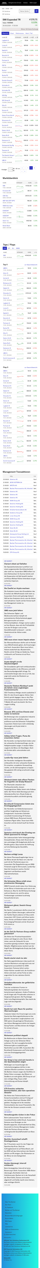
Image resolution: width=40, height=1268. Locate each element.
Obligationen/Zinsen (14, 3)
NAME (4, 37)
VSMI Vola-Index (8, 205)
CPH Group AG (14, 552)
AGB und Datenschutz (12, 1229)
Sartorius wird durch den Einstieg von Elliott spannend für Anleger (19, 833)
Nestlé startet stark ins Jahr (15, 958)
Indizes (25, 3)
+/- (36, 37)
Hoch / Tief (29, 33)
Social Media (9, 1218)
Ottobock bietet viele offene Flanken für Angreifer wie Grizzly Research (19, 781)
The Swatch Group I (8, 155)
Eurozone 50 (6, 191)
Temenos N (5, 150)
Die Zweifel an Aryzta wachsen (17, 588)
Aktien (4, 3)
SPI (11, 8)
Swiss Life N (6, 130)
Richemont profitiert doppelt (16, 1035)
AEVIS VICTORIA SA (16, 482)
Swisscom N (6, 140)
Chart (12, 33)
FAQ (6, 1224)
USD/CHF (6, 215)
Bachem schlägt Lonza (13, 854)
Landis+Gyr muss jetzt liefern (16, 758)
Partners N (5, 60)
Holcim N (6, 298)
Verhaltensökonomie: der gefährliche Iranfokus (19, 983)
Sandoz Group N (7, 80)
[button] (36, 11)
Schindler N (5, 85)
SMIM (7, 8)
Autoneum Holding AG (16, 537)
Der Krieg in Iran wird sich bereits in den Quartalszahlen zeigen (19, 1061)
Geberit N (6, 288)
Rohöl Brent (6, 225)
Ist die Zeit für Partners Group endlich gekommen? (20, 932)
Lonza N (4, 45)
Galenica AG (13, 479)
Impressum (8, 1232)
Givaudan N (6, 293)
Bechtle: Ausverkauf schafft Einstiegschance (15, 1140)
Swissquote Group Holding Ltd (19, 534)
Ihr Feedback (9, 1207)
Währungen (33, 3)
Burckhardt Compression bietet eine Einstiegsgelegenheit (19, 805)
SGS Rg (4, 95)
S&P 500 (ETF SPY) (9, 201)
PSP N (4, 65)
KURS (25, 37)
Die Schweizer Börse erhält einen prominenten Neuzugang (17, 882)
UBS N (4, 160)
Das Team (8, 1204)
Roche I (4, 70)
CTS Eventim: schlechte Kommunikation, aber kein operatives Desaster (19, 1090)
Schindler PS (6, 90)
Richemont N (7, 283)
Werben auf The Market (12, 1210)
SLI (13, 248)
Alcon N (5, 273)
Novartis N (5, 55)
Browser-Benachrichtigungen (14, 1215)
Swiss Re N (5, 135)
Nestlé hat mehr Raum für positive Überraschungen (18, 1010)
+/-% (31, 37)
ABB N (5, 268)
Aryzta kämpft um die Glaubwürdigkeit (13, 663)
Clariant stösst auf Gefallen (15, 564)
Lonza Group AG (15, 516)
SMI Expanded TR (11, 19)
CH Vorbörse (6, 11)
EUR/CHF (6, 210)
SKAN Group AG (15, 500)
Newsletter (8, 1213)
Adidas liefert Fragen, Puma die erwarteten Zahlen (17, 737)
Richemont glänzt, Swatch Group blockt (17, 906)
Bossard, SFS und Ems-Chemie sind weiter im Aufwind (18, 713)
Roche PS (5, 75)
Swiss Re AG (14, 528)
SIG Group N (6, 100)
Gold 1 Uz (6, 220)
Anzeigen (4, 169)
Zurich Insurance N (9, 358)
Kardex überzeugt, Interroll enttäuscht (15, 1164)
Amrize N (6, 278)
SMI (3, 8)
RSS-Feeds (8, 1221)
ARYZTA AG (13, 485)
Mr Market (8, 561)
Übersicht (5, 33)
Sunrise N (5, 125)
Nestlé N (4, 50)
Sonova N (5, 110)
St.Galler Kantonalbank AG (18, 510)
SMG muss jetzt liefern (13, 610)
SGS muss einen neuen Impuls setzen (19, 640)
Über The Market (10, 1202)
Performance (20, 33)
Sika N (4, 105)
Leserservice (9, 1226)
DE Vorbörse (6, 14)
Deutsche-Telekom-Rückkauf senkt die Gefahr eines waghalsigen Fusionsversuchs (18, 688)
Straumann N (6, 120)
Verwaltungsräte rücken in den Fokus (19, 1115)
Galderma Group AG (16, 513)
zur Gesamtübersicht (31, 264)
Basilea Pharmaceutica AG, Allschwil (21, 488)
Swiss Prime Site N (8, 115)
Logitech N (5, 40)
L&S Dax (5, 196)
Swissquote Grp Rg (8, 145)
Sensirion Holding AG (16, 503)
